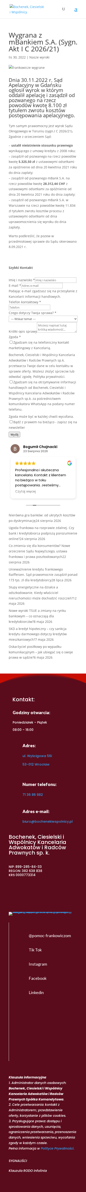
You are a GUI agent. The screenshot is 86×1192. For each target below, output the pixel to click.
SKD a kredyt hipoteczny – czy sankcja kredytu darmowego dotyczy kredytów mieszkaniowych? (38, 634)
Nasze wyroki (39, 57)
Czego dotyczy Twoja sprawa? (32, 313)
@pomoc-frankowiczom (50, 935)
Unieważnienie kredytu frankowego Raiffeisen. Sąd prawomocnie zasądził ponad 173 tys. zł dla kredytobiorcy (43, 574)
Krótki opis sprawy (23, 331)
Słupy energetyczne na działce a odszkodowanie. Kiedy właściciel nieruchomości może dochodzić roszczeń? (41, 592)
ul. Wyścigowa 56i (37, 756)
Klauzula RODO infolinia (28, 1170)
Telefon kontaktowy (25, 302)
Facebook (38, 978)
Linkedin (36, 992)
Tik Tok (35, 949)
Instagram (38, 963)
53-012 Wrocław (36, 764)
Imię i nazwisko (22, 280)
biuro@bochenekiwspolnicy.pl (47, 821)
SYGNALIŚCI (18, 1161)
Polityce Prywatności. (57, 1148)
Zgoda (15, 337)
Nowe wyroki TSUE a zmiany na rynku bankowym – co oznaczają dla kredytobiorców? (37, 616)
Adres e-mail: (36, 811)
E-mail (15, 285)
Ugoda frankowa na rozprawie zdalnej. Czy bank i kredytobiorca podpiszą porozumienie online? (43, 533)
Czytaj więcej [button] (25, 492)
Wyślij (14, 434)
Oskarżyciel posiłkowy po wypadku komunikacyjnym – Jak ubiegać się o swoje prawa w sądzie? (41, 652)
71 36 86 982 (32, 794)
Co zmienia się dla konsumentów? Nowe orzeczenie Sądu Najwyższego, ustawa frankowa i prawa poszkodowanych (39, 551)
